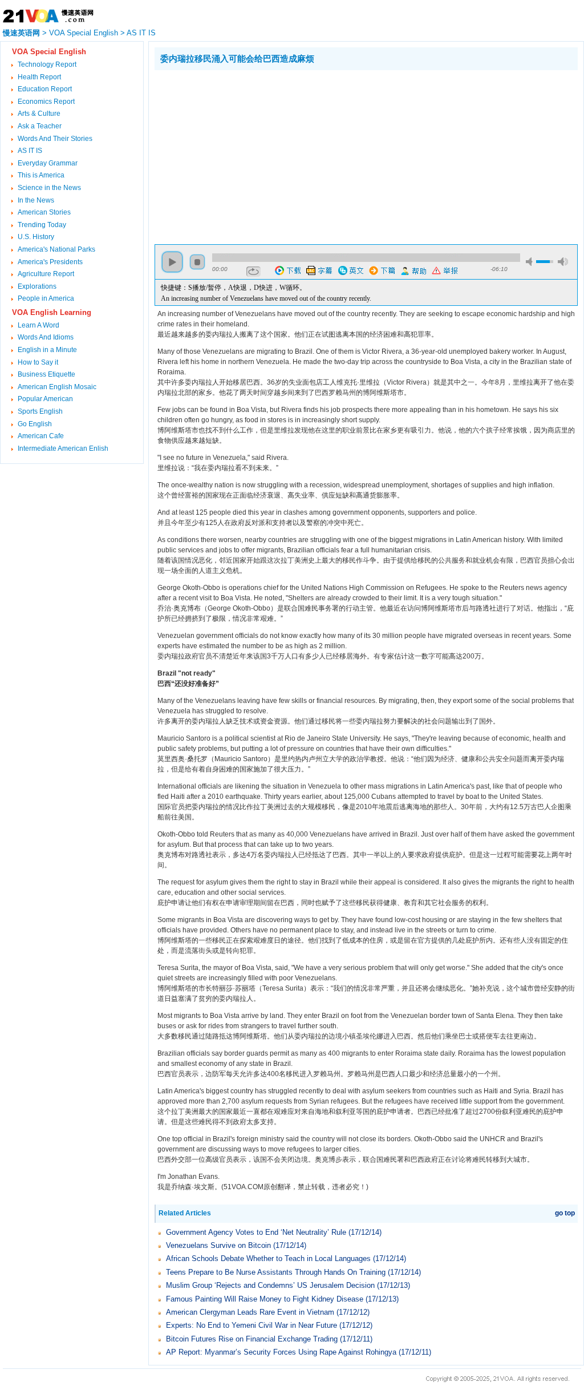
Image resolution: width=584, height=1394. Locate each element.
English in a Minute (47, 350)
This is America (41, 175)
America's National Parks (56, 249)
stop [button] (197, 262)
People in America (46, 298)
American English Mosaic (57, 387)
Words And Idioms (46, 337)
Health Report (39, 77)
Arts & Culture (39, 114)
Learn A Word (38, 325)
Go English (35, 424)
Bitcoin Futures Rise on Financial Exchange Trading (252, 1339)
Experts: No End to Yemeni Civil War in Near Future (251, 1325)
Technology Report (47, 64)
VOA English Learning (51, 312)
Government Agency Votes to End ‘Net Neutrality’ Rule (256, 1232)
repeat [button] (253, 271)
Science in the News (49, 188)
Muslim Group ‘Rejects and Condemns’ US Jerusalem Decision (270, 1285)
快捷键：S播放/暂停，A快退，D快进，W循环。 (233, 288)
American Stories (44, 212)
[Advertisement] (250, 156)
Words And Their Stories (55, 139)
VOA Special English (83, 33)
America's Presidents (50, 262)
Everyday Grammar (48, 163)
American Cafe (41, 436)
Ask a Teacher (40, 126)
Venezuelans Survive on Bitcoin (218, 1245)
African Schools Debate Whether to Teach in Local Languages (268, 1258)
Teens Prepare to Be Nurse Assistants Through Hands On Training (276, 1272)
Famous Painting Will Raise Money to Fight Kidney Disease (264, 1299)
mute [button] (531, 261)
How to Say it (38, 362)
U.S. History (36, 237)
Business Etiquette (46, 374)
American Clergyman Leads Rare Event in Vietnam (250, 1312)
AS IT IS (141, 33)
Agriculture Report (46, 274)
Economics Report (46, 102)
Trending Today (42, 225)
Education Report (45, 89)
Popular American (45, 399)
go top (565, 1213)
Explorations (37, 286)
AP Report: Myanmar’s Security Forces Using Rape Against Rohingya (281, 1352)
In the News (36, 200)
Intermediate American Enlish (63, 448)
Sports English (40, 411)
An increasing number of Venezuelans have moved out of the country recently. (266, 298)
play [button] (172, 261)
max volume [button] (563, 261)
